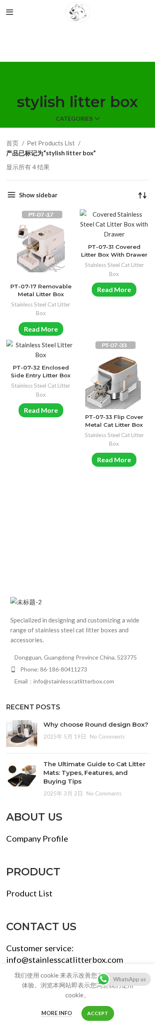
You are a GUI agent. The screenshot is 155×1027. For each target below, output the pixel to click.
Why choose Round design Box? (95, 724)
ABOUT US (34, 817)
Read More (41, 329)
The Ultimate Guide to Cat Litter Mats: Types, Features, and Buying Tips (94, 772)
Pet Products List (51, 143)
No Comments (107, 736)
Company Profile (37, 838)
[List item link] (77, 669)
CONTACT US (41, 926)
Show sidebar (38, 195)
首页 (13, 143)
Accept (97, 1013)
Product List (29, 893)
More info (56, 1013)
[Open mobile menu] (9, 12)
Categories (74, 119)
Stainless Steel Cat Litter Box (40, 309)
